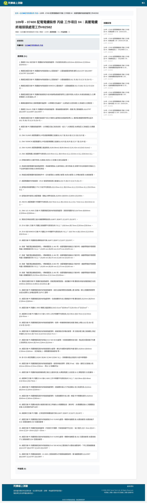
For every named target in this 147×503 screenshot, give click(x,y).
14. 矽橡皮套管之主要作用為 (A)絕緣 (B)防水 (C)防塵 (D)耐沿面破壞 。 (44, 160)
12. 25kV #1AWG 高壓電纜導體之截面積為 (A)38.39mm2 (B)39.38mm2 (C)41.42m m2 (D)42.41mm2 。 (55, 148)
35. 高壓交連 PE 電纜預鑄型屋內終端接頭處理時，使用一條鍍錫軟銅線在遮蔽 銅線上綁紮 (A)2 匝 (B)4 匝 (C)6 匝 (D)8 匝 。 (56, 324)
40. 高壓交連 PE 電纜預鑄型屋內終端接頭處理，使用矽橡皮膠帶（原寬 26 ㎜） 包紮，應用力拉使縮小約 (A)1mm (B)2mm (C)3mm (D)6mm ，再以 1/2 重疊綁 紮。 (56, 365)
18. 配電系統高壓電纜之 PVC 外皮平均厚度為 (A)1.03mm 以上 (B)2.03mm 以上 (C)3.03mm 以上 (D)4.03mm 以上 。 (57, 188)
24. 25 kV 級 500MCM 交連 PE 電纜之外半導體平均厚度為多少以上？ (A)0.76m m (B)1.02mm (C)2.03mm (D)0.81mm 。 (56, 233)
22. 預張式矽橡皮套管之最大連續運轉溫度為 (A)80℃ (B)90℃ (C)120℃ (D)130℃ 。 (48, 219)
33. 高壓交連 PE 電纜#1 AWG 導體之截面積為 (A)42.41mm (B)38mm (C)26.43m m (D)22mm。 (54, 307)
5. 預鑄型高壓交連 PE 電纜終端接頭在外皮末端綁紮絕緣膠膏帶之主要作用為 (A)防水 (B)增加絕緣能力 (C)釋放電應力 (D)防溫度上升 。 (57, 96)
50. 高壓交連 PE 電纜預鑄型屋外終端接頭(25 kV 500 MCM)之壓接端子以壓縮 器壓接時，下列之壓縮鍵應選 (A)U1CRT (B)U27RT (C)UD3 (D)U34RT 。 (57, 447)
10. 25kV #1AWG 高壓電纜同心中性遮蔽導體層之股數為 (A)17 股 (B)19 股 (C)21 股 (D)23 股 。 (52, 135)
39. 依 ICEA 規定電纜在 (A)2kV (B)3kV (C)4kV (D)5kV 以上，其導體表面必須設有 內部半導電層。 (53, 357)
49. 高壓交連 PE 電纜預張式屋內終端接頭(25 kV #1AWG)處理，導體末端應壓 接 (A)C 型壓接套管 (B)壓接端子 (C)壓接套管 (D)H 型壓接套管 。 (57, 438)
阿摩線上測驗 (15, 3)
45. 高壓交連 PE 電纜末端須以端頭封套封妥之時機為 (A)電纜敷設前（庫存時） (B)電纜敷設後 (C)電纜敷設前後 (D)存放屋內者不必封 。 (57, 406)
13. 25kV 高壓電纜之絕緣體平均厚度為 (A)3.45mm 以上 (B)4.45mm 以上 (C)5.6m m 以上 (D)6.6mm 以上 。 (57, 154)
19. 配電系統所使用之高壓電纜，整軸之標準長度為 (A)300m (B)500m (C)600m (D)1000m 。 (51, 196)
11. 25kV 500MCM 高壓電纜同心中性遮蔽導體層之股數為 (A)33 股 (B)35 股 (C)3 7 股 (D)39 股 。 (53, 141)
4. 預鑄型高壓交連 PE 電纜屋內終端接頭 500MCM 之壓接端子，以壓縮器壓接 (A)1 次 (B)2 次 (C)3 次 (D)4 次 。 (56, 87)
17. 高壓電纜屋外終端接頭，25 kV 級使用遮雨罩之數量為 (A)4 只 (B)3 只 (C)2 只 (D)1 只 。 (51, 181)
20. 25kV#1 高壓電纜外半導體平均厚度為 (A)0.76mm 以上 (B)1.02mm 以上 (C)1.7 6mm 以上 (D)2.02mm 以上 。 (57, 203)
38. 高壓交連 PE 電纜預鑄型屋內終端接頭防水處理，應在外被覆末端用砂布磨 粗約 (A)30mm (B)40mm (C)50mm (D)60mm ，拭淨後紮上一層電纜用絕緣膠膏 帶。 (55, 350)
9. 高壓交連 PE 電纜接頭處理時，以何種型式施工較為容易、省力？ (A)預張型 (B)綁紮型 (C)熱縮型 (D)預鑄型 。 (57, 128)
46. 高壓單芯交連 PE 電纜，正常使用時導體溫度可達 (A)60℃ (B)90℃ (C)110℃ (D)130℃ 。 (51, 413)
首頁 (16, 13)
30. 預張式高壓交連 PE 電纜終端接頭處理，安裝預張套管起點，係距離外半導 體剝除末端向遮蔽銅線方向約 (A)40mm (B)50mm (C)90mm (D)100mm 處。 (57, 282)
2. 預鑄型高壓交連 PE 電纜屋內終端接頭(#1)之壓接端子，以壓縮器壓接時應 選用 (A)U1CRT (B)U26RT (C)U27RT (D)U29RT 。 (55, 72)
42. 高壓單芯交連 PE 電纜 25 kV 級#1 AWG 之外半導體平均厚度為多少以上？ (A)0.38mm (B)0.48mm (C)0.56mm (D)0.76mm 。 (55, 380)
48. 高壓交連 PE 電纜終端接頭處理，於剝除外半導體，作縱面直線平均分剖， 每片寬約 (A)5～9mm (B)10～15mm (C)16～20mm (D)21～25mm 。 (57, 429)
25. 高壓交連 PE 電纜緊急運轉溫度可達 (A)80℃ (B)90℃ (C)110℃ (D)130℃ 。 (46, 240)
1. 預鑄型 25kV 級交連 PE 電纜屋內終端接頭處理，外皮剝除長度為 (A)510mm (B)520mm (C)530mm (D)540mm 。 (54, 63)
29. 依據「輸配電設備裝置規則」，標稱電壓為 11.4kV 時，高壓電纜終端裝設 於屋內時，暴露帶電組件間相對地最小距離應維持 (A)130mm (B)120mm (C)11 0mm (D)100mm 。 (57, 274)
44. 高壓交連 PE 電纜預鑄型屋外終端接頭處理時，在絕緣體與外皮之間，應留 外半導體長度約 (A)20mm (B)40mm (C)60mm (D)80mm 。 (56, 397)
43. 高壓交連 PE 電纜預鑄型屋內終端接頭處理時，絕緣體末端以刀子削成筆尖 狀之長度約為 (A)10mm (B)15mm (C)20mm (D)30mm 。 (55, 388)
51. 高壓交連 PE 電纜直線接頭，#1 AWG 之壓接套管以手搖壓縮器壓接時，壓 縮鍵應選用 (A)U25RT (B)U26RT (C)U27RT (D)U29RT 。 (54, 455)
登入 (143, 3)
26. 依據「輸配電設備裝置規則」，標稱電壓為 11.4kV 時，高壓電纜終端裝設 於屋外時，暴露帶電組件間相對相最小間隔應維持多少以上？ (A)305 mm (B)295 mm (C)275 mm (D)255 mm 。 (57, 248)
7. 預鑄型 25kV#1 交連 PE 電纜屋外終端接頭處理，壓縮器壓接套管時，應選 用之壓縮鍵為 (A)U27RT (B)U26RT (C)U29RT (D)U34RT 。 (55, 110)
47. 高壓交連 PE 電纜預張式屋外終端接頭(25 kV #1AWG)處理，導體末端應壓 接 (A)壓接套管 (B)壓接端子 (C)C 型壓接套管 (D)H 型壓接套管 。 (56, 421)
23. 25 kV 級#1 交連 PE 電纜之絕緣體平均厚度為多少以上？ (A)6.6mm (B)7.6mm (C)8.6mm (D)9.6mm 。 (56, 225)
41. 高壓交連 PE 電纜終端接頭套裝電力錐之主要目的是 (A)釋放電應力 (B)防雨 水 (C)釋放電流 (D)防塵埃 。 (57, 372)
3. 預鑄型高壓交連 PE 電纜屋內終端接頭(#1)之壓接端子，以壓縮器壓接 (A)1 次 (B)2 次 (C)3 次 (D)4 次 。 (56, 79)
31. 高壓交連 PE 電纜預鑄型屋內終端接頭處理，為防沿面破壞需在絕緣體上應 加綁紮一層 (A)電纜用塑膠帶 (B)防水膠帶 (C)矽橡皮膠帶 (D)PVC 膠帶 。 (57, 291)
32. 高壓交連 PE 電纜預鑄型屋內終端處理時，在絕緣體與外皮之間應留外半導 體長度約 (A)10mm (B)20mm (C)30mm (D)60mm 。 (57, 300)
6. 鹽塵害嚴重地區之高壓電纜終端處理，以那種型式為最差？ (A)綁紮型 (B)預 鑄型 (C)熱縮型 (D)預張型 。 (56, 103)
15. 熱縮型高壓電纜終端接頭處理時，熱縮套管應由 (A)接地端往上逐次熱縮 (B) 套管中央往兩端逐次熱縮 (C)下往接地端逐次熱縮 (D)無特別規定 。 (57, 167)
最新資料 (130, 486)
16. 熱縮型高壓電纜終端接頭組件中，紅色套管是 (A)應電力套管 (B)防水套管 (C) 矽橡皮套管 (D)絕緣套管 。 (57, 175)
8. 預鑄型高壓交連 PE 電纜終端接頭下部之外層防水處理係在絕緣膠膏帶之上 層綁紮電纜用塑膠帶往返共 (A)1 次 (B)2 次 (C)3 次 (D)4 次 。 (56, 119)
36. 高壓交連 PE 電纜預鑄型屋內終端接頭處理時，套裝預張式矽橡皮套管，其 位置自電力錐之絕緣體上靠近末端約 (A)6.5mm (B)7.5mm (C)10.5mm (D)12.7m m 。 (57, 332)
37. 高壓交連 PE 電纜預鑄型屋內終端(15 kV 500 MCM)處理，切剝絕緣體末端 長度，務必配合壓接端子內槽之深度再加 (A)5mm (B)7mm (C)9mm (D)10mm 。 (57, 341)
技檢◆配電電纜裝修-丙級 (29, 13)
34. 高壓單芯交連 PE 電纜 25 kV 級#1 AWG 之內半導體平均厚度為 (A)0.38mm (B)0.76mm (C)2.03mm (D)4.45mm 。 (55, 315)
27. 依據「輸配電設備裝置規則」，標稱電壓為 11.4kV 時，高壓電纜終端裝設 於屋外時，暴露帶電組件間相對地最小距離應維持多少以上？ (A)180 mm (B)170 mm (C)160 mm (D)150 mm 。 (57, 256)
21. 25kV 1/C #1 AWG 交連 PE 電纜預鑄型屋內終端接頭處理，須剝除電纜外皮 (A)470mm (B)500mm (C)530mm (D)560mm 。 (54, 212)
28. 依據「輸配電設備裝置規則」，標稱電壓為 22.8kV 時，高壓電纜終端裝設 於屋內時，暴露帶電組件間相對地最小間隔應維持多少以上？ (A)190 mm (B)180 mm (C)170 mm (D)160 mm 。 (57, 265)
